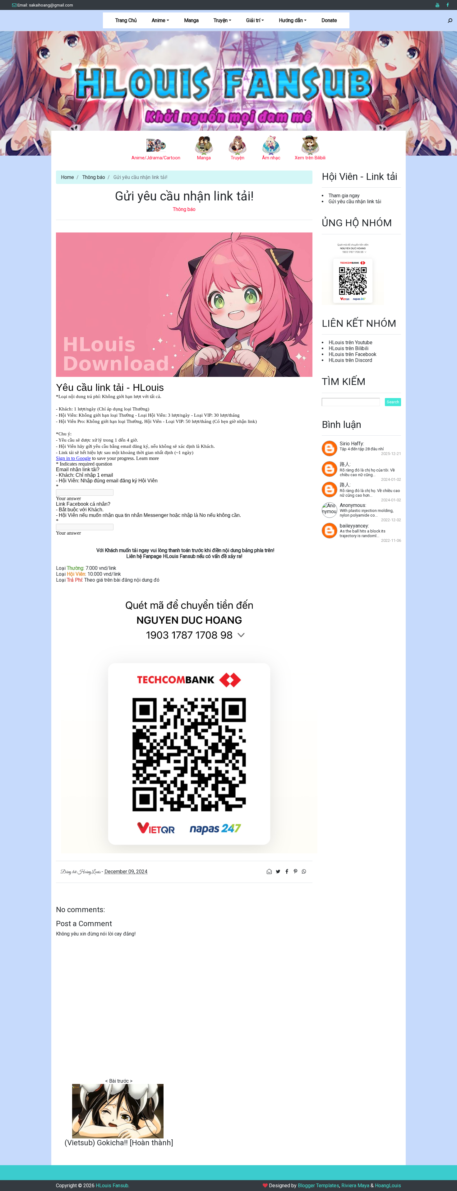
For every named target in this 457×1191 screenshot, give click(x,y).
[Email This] (269, 871)
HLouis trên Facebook (352, 354)
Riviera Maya (355, 1186)
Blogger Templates (318, 1186)
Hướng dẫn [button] (291, 20)
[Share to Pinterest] (296, 871)
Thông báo (93, 177)
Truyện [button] (221, 20)
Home (67, 177)
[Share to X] (278, 871)
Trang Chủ (126, 20)
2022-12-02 (391, 520)
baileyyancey (354, 526)
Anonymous (352, 505)
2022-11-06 (391, 540)
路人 (345, 464)
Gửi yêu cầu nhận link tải (355, 201)
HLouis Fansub (228, 76)
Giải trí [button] (253, 20)
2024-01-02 (391, 479)
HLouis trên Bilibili (348, 348)
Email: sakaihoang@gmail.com (45, 4)
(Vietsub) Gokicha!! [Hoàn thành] (118, 1142)
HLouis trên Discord (350, 360)
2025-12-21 (391, 453)
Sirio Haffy (351, 444)
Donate (329, 20)
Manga (191, 20)
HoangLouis (388, 1186)
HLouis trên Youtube (350, 342)
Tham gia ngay (344, 196)
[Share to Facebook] (287, 871)
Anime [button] (158, 20)
